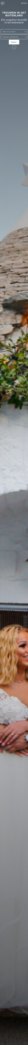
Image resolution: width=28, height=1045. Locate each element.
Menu (25, 3)
